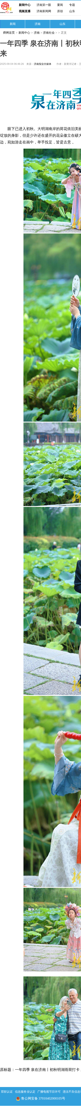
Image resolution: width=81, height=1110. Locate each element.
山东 (72, 11)
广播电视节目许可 (49, 1091)
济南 (37, 24)
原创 (60, 11)
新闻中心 (25, 4)
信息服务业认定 (25, 1091)
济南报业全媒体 (42, 64)
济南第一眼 (44, 4)
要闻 (60, 4)
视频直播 (25, 11)
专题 (72, 4)
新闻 (13, 24)
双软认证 (7, 1091)
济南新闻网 (44, 11)
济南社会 (49, 32)
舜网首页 (9, 32)
